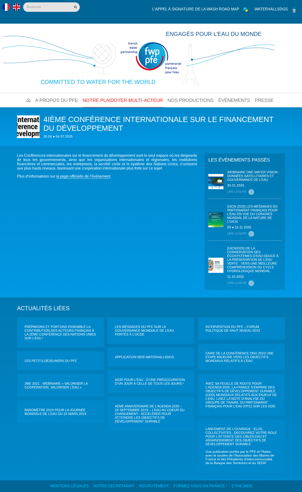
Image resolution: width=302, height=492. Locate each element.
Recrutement (154, 486)
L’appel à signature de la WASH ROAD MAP (195, 9)
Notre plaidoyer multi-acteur (123, 100)
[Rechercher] (75, 7)
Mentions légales (69, 486)
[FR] (6, 7)
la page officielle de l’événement (83, 176)
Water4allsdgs (271, 9)
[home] (151, 58)
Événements (234, 100)
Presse (264, 100)
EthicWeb (242, 486)
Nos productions (191, 100)
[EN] (16, 7)
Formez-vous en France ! (200, 486)
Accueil (28, 100)
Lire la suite (237, 191)
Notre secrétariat (113, 486)
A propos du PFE (56, 100)
